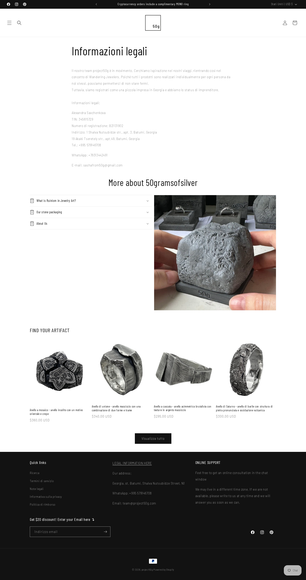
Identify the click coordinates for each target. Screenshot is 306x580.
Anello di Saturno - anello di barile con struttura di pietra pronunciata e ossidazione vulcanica (244, 408)
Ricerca (34, 473)
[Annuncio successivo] (210, 4)
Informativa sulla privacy (46, 496)
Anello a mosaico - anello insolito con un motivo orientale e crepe (56, 412)
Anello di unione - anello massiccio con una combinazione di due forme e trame (116, 408)
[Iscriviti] (105, 531)
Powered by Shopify (163, 569)
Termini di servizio (42, 481)
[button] (9, 23)
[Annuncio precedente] (96, 4)
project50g (147, 569)
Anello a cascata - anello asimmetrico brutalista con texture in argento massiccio (182, 408)
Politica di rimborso (43, 504)
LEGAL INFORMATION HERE (132, 463)
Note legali (37, 489)
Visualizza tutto (153, 438)
